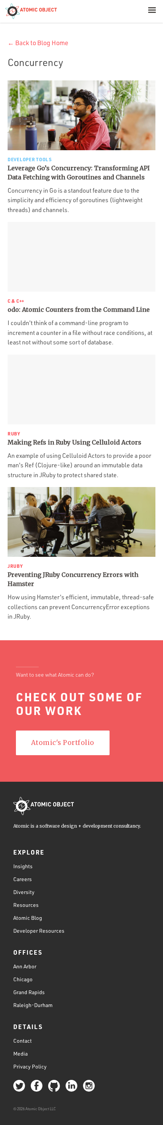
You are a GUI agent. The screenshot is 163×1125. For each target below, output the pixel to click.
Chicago (23, 979)
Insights (23, 866)
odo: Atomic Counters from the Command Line (79, 309)
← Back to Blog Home (38, 43)
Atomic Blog (27, 917)
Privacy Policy (30, 1066)
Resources (26, 905)
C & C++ (16, 301)
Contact (22, 1040)
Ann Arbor (24, 966)
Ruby (14, 434)
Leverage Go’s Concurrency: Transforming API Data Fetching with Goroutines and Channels (79, 172)
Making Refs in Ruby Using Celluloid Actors (74, 442)
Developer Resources (38, 930)
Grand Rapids (29, 992)
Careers (22, 879)
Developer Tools (30, 159)
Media (20, 1053)
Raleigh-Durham (33, 1005)
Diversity (23, 892)
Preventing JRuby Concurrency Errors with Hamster (73, 579)
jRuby (15, 566)
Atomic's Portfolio (62, 742)
